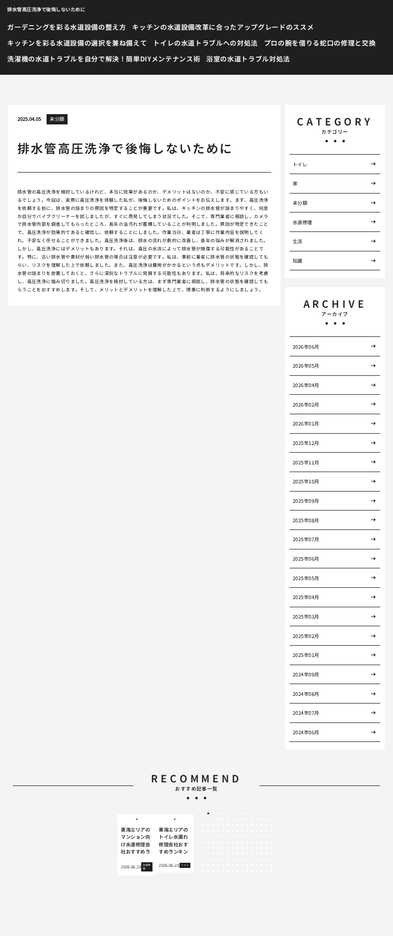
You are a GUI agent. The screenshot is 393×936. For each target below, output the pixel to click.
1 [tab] (203, 814)
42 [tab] (257, 825)
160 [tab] (247, 871)
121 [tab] (204, 860)
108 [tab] (213, 854)
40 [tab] (247, 825)
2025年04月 (306, 597)
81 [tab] (228, 842)
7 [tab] (232, 814)
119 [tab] (267, 854)
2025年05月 (306, 578)
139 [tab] (218, 865)
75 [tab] (271, 837)
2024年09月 (306, 674)
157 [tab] (233, 871)
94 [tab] (218, 848)
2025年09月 (306, 500)
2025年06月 (306, 558)
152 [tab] (208, 871)
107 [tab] (208, 854)
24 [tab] (243, 819)
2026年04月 (306, 385)
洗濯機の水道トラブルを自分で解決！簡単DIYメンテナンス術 (103, 58)
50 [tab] (223, 831)
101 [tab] (252, 848)
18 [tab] (213, 819)
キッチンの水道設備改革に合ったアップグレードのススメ (223, 27)
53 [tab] (237, 831)
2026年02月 (306, 404)
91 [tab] (204, 848)
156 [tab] (228, 871)
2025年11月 (306, 462)
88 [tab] (261, 842)
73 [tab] (261, 837)
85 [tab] (247, 842)
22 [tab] (233, 819)
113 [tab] (237, 854)
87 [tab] (257, 842)
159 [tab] (243, 871)
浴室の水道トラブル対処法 (248, 58)
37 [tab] (233, 825)
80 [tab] (223, 842)
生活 (297, 241)
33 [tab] (213, 825)
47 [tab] (208, 831)
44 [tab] (267, 825)
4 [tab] (218, 814)
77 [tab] (208, 842)
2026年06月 (306, 346)
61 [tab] (204, 837)
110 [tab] (223, 854)
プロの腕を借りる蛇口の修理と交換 (320, 43)
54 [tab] (243, 831)
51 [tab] (228, 831)
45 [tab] (271, 825)
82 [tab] (233, 842)
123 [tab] (213, 860)
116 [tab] (252, 854)
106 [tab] (204, 854)
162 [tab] (257, 871)
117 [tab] (257, 854)
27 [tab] (257, 819)
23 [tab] (237, 819)
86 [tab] (252, 842)
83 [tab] (237, 842)
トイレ (300, 164)
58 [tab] (261, 831)
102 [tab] (257, 848)
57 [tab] (257, 831)
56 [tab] (252, 831)
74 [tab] (267, 837)
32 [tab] (208, 825)
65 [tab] (223, 837)
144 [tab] (243, 865)
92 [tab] (208, 848)
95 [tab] (223, 848)
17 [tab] (208, 819)
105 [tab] (271, 848)
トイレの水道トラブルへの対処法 (205, 43)
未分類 (57, 118)
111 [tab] (228, 854)
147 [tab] (257, 865)
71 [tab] (252, 837)
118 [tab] (261, 854)
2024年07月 (306, 712)
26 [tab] (252, 819)
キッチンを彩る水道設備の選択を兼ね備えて (77, 43)
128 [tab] (237, 860)
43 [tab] (261, 825)
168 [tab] (237, 877)
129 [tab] (243, 860)
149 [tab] (267, 865)
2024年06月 (306, 732)
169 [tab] (243, 877)
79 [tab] (218, 842)
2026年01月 (306, 423)
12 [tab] (257, 814)
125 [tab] (223, 860)
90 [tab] (271, 842)
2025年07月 (306, 539)
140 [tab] (223, 865)
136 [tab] (204, 865)
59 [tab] (267, 831)
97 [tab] (233, 848)
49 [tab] (218, 831)
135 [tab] (271, 860)
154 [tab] (218, 871)
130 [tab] (247, 860)
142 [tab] (233, 865)
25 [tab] (247, 819)
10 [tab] (247, 814)
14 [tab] (267, 814)
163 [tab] (261, 871)
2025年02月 (306, 636)
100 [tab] (247, 848)
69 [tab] (243, 837)
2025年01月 (306, 654)
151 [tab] (204, 871)
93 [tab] (213, 848)
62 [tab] (208, 837)
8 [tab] (237, 814)
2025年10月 (306, 481)
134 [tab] (267, 860)
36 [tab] (228, 825)
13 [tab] (261, 814)
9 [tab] (242, 814)
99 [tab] (243, 848)
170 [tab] (247, 877)
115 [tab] (247, 854)
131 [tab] (252, 860)
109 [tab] (218, 854)
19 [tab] (218, 819)
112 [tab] (233, 854)
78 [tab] (213, 842)
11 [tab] (252, 814)
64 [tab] (218, 837)
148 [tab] (261, 865)
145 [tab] (247, 865)
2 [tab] (208, 814)
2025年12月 (306, 442)
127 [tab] (233, 860)
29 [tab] (267, 819)
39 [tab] (243, 825)
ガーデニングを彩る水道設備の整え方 (66, 27)
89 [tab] (267, 842)
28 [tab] (261, 819)
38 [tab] (237, 825)
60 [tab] (271, 831)
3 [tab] (213, 814)
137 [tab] (208, 865)
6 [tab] (227, 814)
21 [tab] (228, 819)
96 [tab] (228, 848)
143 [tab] (237, 865)
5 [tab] (223, 814)
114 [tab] (243, 854)
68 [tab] (237, 837)
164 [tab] (267, 871)
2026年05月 (306, 365)
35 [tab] (223, 825)
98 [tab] (237, 848)
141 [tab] (228, 865)
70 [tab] (247, 837)
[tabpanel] (137, 845)
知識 (297, 260)
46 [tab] (204, 831)
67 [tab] (233, 837)
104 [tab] (267, 848)
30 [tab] (271, 819)
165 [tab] (271, 871)
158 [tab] (237, 871)
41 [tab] (252, 825)
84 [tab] (243, 842)
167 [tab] (233, 877)
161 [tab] (252, 871)
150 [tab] (271, 865)
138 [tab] (213, 865)
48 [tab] (213, 831)
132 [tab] (257, 860)
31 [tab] (204, 825)
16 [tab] (204, 819)
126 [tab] (228, 860)
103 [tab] (261, 848)
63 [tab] (213, 837)
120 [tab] (271, 854)
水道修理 (302, 222)
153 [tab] (213, 871)
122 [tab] (208, 860)
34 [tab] (218, 825)
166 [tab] (228, 877)
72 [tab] (257, 837)
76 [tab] (204, 842)
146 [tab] (252, 865)
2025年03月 (306, 616)
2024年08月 (306, 693)
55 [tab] (247, 831)
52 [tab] (233, 831)
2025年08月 (306, 520)
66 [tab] (228, 837)
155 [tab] (223, 871)
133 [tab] (261, 860)
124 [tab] (218, 860)
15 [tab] (271, 814)
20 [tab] (223, 819)
